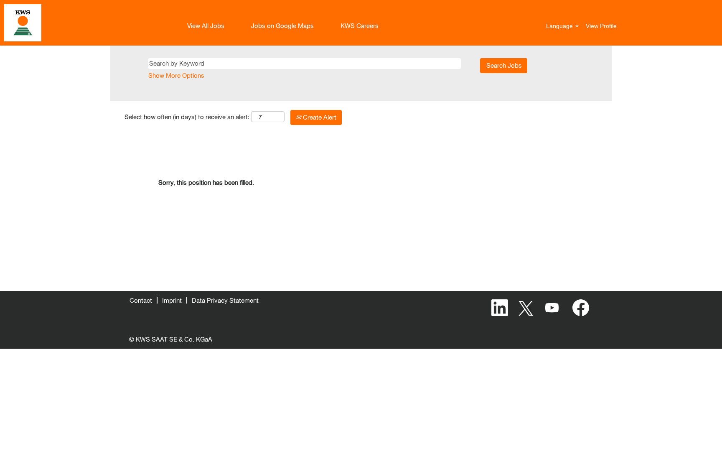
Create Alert (318, 117)
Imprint (172, 300)
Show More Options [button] (176, 75)
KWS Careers (360, 25)
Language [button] (560, 26)
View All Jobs (205, 25)
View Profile (601, 26)
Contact (141, 300)
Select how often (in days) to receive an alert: (187, 116)
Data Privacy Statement (225, 300)
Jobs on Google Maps (282, 25)
